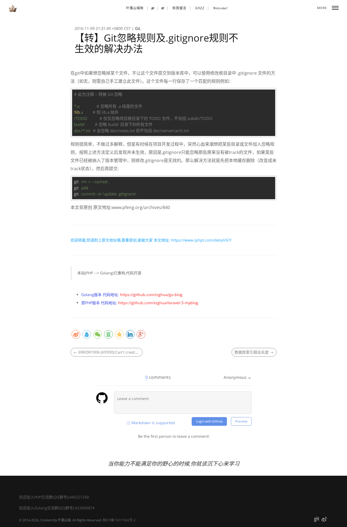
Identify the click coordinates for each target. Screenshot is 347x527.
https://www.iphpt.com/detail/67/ (201, 240)
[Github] (153, 8)
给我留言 (179, 8)
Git (137, 28)
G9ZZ (199, 8)
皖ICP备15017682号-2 (119, 520)
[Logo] (13, 8)
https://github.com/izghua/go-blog (151, 294)
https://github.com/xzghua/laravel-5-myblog (158, 302)
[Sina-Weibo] (163, 8)
